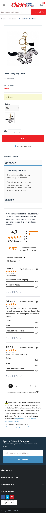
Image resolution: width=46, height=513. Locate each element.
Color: (7, 104)
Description (11, 163)
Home (3, 19)
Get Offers (23, 459)
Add (23, 138)
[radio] (32, 231)
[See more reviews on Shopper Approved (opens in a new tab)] (21, 292)
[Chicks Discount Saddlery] (23, 4)
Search (41, 12)
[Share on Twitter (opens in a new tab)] (17, 292)
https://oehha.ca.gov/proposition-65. (17, 427)
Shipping (9, 200)
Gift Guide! (12, 19)
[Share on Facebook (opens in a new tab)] (13, 292)
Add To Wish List (24, 146)
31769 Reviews (15, 241)
